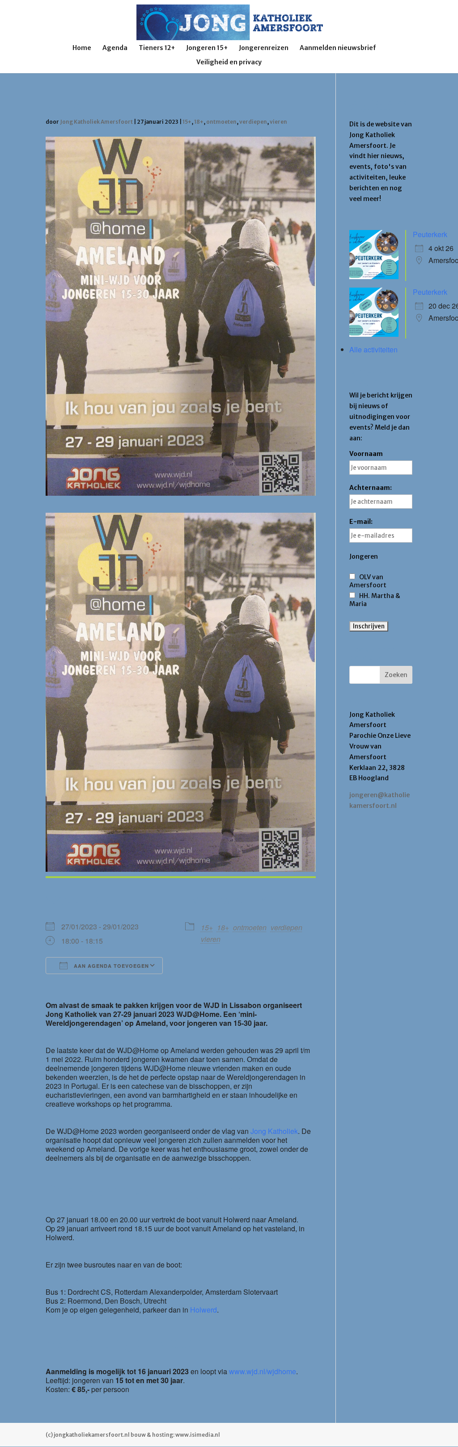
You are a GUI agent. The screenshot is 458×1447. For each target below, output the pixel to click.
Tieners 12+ (157, 48)
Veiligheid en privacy (229, 62)
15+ (186, 121)
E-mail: (361, 522)
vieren (278, 121)
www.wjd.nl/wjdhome (262, 1371)
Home (81, 48)
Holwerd (203, 1310)
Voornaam (366, 454)
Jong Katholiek (274, 1131)
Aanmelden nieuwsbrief (338, 48)
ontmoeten (221, 121)
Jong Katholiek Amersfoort (96, 121)
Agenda (114, 48)
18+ (199, 121)
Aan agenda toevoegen (110, 965)
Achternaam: (370, 488)
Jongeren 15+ (207, 48)
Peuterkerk (430, 234)
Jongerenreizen (263, 48)
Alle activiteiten (373, 349)
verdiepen (253, 121)
